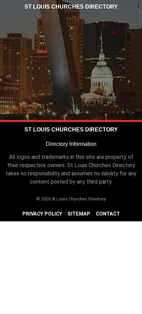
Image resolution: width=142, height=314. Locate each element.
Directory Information (71, 144)
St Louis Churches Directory (71, 7)
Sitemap (79, 214)
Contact (108, 214)
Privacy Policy (42, 214)
